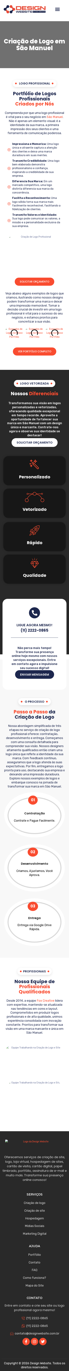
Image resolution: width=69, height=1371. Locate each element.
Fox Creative (45, 1001)
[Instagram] (34, 1341)
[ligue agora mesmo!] (34, 612)
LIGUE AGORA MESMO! (34, 625)
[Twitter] (43, 1341)
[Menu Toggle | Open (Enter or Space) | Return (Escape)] (57, 9)
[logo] (24, 9)
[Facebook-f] (26, 1341)
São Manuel (55, 117)
